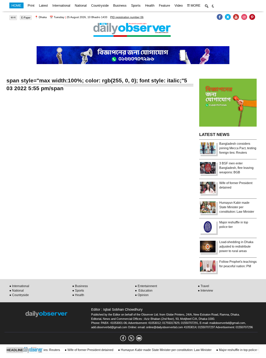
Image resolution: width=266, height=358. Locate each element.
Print (31, 5)
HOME (16, 5)
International (61, 5)
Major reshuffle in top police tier (235, 350)
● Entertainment (146, 286)
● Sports (78, 290)
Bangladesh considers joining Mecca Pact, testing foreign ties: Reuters (237, 148)
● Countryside (19, 295)
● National (16, 290)
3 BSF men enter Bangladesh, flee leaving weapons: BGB (236, 168)
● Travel (203, 286)
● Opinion (142, 295)
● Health (78, 295)
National (81, 5)
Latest (43, 5)
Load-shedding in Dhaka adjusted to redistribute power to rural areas (236, 246)
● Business (80, 286)
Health (149, 5)
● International (19, 286)
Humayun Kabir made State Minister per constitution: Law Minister (161, 350)
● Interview (205, 290)
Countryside (100, 5)
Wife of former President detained (86, 350)
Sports (136, 5)
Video (178, 5)
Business (120, 5)
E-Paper (25, 17)
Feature (164, 5)
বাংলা (13, 17)
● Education (143, 290)
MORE (195, 5)
